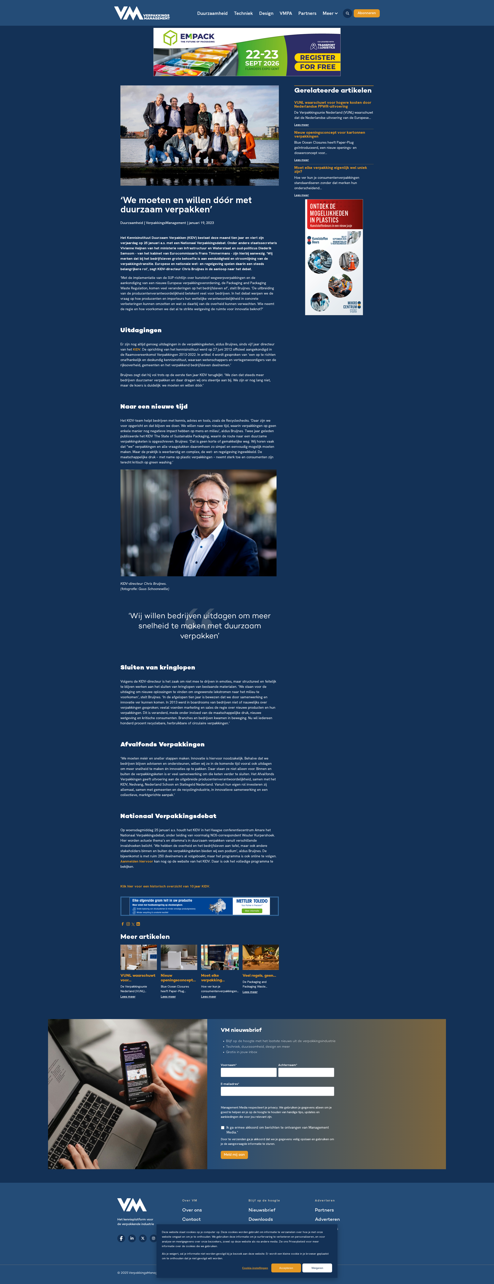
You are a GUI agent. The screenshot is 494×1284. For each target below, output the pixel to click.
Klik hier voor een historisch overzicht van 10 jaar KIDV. (165, 886)
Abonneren (367, 13)
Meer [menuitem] (328, 13)
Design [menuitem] (266, 13)
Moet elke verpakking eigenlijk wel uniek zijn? (330, 169)
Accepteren (286, 1268)
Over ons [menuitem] (192, 1210)
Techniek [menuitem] (243, 13)
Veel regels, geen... (259, 976)
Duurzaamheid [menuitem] (212, 13)
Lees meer (127, 997)
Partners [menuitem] (307, 13)
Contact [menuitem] (191, 1219)
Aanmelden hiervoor (136, 861)
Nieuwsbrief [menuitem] (262, 1210)
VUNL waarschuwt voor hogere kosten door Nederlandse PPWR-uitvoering (332, 104)
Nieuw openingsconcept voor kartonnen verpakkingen (329, 134)
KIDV (136, 349)
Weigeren (317, 1268)
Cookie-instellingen (255, 1268)
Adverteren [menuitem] (327, 1219)
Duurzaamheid (131, 223)
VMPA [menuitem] (286, 13)
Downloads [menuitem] (261, 1219)
